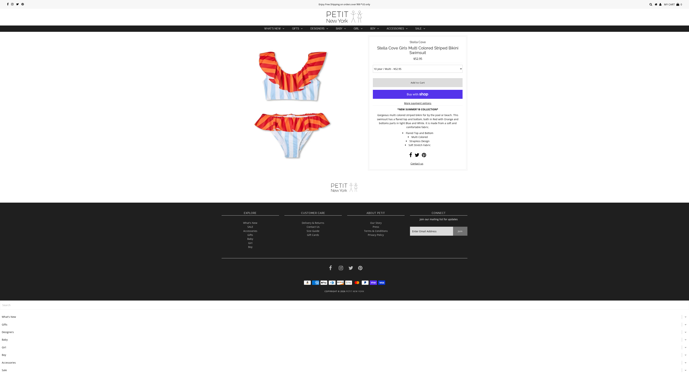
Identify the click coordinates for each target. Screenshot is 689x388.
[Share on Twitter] (417, 156)
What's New (272, 28)
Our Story (376, 223)
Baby (339, 28)
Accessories (395, 28)
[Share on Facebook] (410, 156)
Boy (372, 28)
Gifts (295, 28)
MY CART (673, 4)
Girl (356, 28)
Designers (317, 28)
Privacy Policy (376, 235)
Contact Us (313, 226)
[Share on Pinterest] (424, 156)
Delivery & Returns (313, 223)
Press (376, 226)
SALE (250, 226)
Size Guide (313, 231)
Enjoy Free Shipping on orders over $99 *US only (344, 4)
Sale (418, 28)
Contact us (417, 163)
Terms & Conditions (376, 231)
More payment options (417, 103)
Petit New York (355, 291)
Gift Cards (313, 235)
